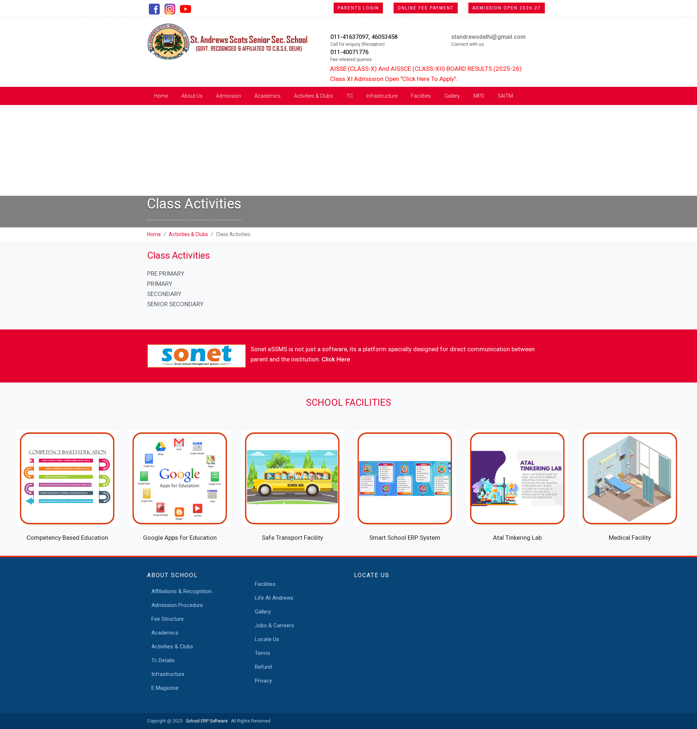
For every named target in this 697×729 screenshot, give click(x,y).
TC (349, 96)
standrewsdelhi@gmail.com (488, 36)
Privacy (263, 680)
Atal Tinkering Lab (517, 537)
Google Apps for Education (180, 537)
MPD (478, 96)
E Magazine (165, 688)
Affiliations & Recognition (181, 591)
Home (161, 96)
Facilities (421, 96)
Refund (263, 667)
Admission (228, 96)
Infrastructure (382, 96)
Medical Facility (630, 537)
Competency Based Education (67, 537)
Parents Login (358, 8)
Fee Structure (167, 619)
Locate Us (267, 639)
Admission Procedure (177, 605)
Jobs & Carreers (274, 625)
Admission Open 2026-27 (506, 8)
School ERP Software (206, 721)
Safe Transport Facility (292, 537)
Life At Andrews (274, 598)
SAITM (505, 96)
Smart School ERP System (404, 537)
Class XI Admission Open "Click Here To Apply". (379, 78)
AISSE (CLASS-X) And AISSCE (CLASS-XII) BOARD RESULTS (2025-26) (412, 68)
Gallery (452, 96)
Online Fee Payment (426, 8)
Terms (262, 653)
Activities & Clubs (313, 96)
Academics (267, 96)
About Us (192, 96)
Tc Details (163, 660)
